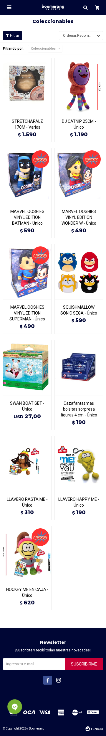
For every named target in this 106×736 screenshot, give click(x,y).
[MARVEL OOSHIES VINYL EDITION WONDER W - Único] (78, 176)
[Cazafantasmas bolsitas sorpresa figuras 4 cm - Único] (78, 368)
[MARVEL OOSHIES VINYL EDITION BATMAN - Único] (27, 176)
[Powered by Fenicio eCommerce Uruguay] (94, 728)
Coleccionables (43, 49)
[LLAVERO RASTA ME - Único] (27, 464)
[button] (85, 7)
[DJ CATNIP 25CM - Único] (78, 86)
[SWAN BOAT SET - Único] (27, 368)
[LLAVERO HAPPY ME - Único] (78, 464)
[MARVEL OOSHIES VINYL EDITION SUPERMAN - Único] (27, 272)
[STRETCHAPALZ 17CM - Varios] (27, 86)
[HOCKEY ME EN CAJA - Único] (27, 554)
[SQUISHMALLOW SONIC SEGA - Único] (78, 272)
